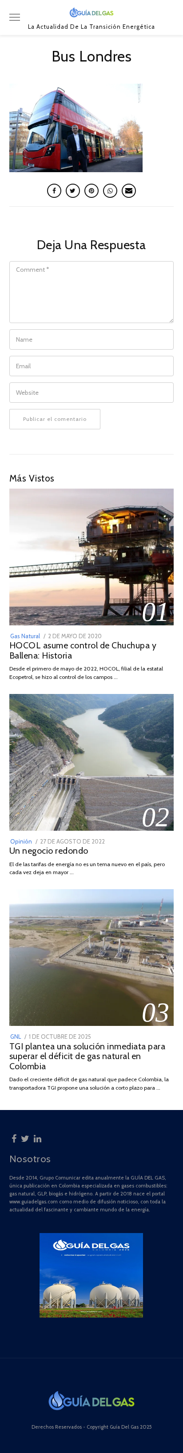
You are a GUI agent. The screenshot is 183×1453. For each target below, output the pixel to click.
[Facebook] (14, 1137)
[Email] (129, 191)
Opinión (21, 841)
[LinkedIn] (38, 1137)
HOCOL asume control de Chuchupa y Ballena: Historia (83, 650)
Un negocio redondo (48, 850)
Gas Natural (25, 636)
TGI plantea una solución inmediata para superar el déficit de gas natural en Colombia (87, 1056)
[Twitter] (25, 1137)
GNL (15, 1036)
